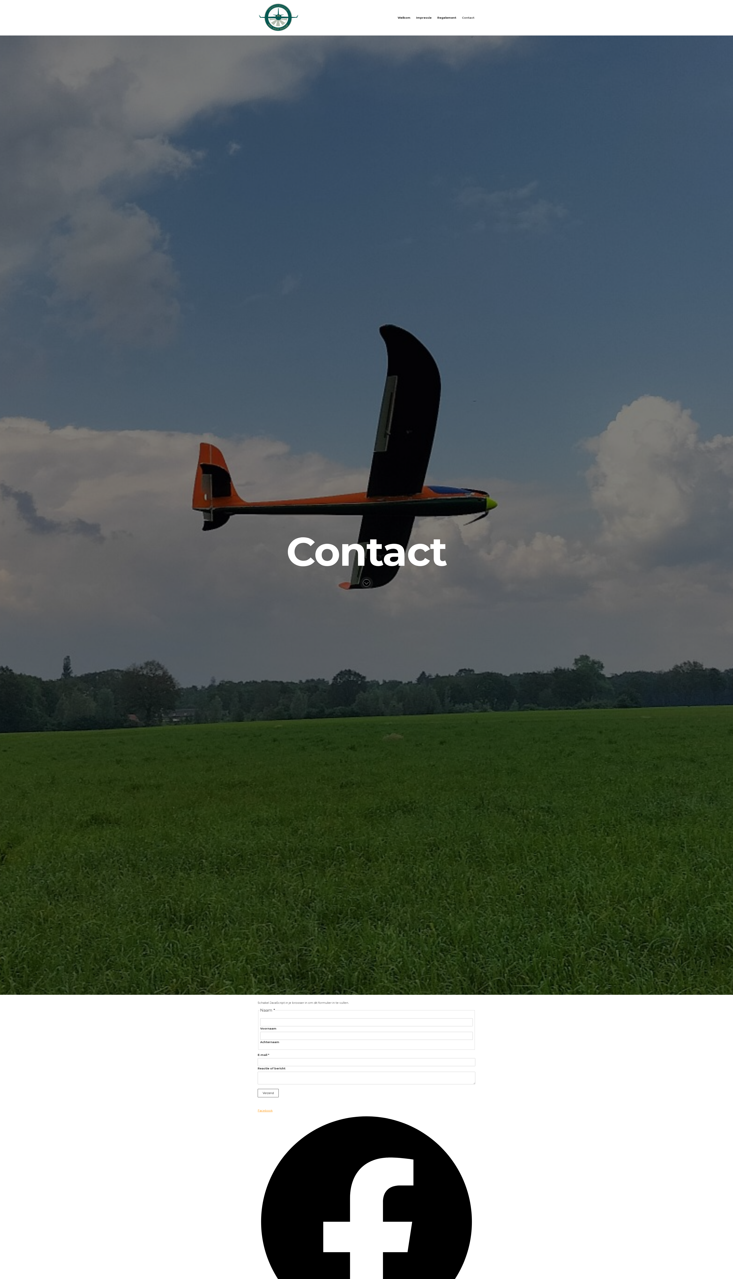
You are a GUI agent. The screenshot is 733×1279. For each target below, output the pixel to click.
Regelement (446, 17)
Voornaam (268, 1028)
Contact (468, 17)
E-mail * (263, 1055)
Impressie (424, 17)
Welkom (404, 17)
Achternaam (269, 1042)
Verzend (268, 1093)
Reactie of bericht (271, 1068)
